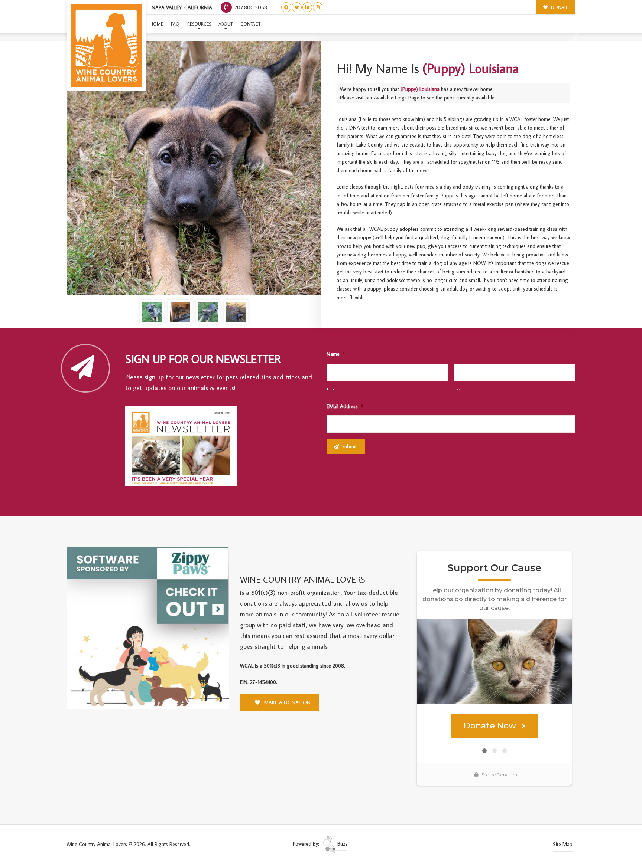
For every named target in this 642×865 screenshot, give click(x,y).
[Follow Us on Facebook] (286, 7)
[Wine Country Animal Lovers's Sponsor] (148, 627)
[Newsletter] (184, 447)
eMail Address (345, 406)
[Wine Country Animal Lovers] (106, 45)
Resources (199, 24)
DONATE (559, 7)
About (225, 24)
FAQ (175, 24)
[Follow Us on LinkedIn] (307, 7)
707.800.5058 (250, 7)
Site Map (563, 844)
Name (336, 354)
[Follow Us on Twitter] (297, 7)
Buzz (341, 844)
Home (156, 24)
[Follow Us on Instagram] (318, 7)
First (331, 388)
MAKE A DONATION (287, 702)
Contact (250, 24)
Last (458, 388)
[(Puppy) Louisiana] (194, 168)
